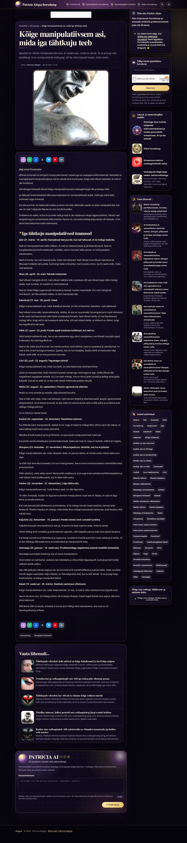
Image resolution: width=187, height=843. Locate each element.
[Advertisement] (71, 15)
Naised (157, 495)
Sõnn (159, 548)
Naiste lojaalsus (156, 507)
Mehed (161, 490)
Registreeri (150, 88)
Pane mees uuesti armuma (145, 524)
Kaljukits (137, 437)
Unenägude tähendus (142, 571)
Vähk (135, 577)
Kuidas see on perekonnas (144, 455)
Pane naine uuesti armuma (145, 530)
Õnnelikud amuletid (156, 519)
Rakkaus (137, 548)
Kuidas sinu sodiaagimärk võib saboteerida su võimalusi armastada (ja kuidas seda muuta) (76, 730)
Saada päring (112, 805)
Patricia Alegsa (34, 64)
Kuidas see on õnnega (143, 449)
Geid (165, 420)
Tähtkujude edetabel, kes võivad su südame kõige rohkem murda (69, 695)
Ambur (136, 420)
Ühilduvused (161, 565)
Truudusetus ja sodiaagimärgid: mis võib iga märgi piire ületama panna (72, 678)
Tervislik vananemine (142, 565)
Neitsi (160, 513)
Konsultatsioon (26, 775)
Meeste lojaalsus (157, 478)
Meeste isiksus (139, 478)
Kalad (158, 431)
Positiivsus (138, 542)
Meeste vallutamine (142, 484)
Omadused (138, 519)
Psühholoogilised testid (157, 542)
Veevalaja (146, 577)
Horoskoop (34, 26)
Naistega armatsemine (143, 513)
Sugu (145, 553)
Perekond (155, 536)
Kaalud (136, 431)
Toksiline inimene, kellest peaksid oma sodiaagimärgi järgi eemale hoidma (73, 712)
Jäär (162, 426)
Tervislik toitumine (141, 559)
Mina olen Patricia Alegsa (149, 13)
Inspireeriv (152, 426)
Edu (145, 420)
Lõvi (164, 472)
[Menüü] (169, 4)
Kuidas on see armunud (143, 443)
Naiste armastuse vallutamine (146, 501)
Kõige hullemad (152, 437)
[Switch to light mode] (162, 4)
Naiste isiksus (139, 507)
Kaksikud (147, 431)
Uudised (159, 571)
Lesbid (136, 472)
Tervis (154, 553)
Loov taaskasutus (151, 472)
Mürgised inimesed (42, 635)
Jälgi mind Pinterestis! (30, 169)
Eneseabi (155, 420)
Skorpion (149, 548)
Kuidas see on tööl (141, 466)
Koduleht (23, 26)
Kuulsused (158, 466)
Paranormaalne (140, 536)
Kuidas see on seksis (142, 460)
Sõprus (136, 553)
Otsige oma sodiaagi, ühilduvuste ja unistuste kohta (150, 599)
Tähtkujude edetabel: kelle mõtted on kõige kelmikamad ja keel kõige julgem (75, 661)
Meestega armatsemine (143, 490)
